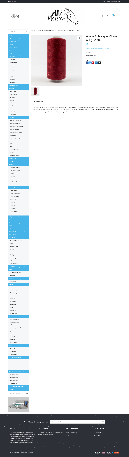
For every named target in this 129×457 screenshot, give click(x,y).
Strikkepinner (12, 266)
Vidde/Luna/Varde (14, 246)
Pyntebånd (12, 339)
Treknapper (12, 298)
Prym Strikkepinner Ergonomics (16, 371)
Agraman (12, 331)
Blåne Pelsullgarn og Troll (16, 240)
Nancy (11, 295)
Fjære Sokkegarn (14, 263)
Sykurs (10, 225)
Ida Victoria (12, 97)
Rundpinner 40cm (14, 360)
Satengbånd (12, 333)
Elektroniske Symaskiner (15, 167)
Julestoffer (12, 71)
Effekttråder (12, 147)
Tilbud (10, 53)
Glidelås (11, 144)
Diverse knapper (13, 313)
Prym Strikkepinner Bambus (15, 357)
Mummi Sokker (13, 190)
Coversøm (12, 176)
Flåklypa (11, 217)
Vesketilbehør (13, 135)
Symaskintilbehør (14, 184)
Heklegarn (11, 278)
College (11, 44)
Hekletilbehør (13, 281)
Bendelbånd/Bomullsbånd (16, 328)
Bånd (10, 316)
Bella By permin (12, 234)
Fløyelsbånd (12, 336)
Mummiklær (12, 208)
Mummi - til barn (14, 211)
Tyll (10, 228)
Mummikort (12, 214)
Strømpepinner (13, 369)
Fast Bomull (12, 65)
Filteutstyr (11, 389)
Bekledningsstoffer (14, 62)
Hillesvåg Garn (12, 237)
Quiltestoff (12, 59)
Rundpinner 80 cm (14, 366)
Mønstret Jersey (12, 41)
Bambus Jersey (12, 231)
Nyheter (11, 36)
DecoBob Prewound (14, 149)
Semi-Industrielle (13, 182)
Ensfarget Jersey (12, 47)
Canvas (11, 76)
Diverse (10, 222)
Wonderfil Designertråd (15, 123)
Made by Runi (13, 111)
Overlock (12, 173)
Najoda (11, 106)
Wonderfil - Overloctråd (15, 120)
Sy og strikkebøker (13, 85)
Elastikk (11, 345)
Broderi (10, 269)
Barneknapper (13, 310)
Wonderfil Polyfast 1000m (16, 132)
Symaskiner (11, 164)
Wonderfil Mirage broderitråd (16, 126)
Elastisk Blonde (13, 354)
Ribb (10, 50)
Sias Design (12, 109)
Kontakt (68, 435)
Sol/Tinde (12, 249)
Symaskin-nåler (12, 158)
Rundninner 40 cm (14, 374)
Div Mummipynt (13, 199)
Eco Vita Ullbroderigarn (15, 272)
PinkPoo (11, 161)
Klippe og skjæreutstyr (15, 138)
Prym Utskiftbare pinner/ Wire (16, 386)
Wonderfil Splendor (14, 129)
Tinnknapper (13, 304)
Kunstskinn (12, 82)
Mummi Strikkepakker (15, 193)
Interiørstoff (12, 79)
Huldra (11, 243)
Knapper (11, 284)
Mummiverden (12, 187)
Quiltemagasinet (14, 94)
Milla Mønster (13, 114)
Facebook (98, 432)
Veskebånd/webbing (14, 322)
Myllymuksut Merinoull (14, 38)
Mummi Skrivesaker (14, 196)
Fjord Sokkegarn (13, 258)
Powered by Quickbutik (27, 452)
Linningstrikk (13, 351)
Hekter (11, 307)
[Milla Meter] (15, 16)
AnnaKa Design (13, 91)
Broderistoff (12, 275)
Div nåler (12, 152)
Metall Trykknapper (14, 290)
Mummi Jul (12, 205)
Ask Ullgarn (12, 252)
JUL (10, 220)
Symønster (11, 88)
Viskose (11, 73)
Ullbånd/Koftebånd (14, 319)
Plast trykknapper (14, 293)
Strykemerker (13, 141)
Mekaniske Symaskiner (15, 170)
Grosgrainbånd (13, 342)
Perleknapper (13, 301)
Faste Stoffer (12, 56)
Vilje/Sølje (12, 255)
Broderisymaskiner (14, 179)
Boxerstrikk (12, 348)
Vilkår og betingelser (71, 432)
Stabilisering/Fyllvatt (14, 155)
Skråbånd (12, 325)
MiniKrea (12, 103)
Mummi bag (12, 202)
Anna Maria (12, 100)
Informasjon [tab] (38, 101)
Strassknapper (13, 287)
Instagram (98, 435)
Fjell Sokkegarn (13, 260)
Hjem (32, 30)
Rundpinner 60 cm (14, 363)
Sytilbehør (11, 117)
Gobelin (11, 68)
